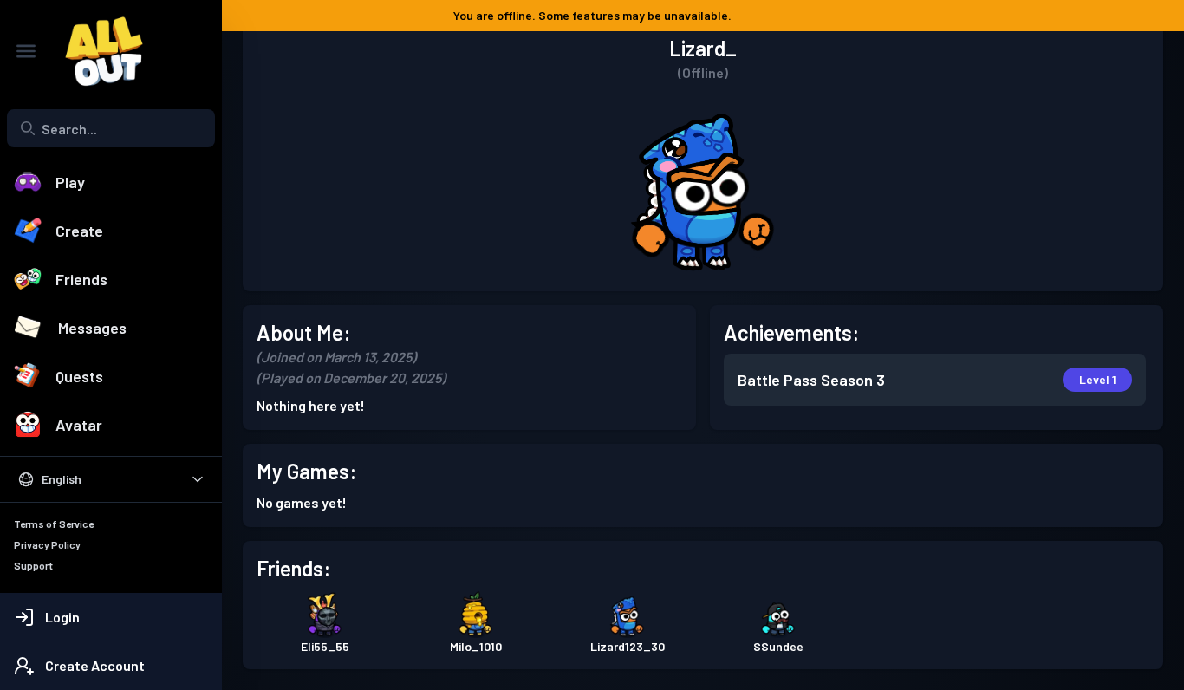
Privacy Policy (47, 544)
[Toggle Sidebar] (26, 51)
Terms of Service (54, 524)
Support (33, 565)
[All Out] (95, 51)
